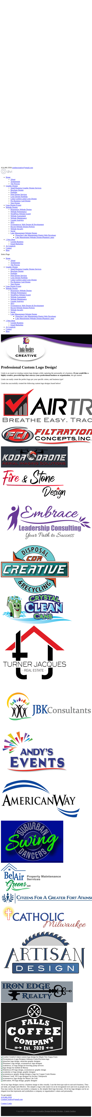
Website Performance (19, 212)
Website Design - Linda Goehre (63, 1111)
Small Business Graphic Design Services (26, 188)
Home (8, 177)
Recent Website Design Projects (23, 227)
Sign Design (15, 203)
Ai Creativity (11, 246)
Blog (7, 250)
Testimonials (15, 182)
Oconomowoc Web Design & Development (27, 224)
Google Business (17, 242)
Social (13, 231)
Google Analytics (17, 220)
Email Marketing (17, 244)
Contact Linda (6, 1103)
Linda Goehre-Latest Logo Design (24, 199)
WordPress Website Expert (21, 214)
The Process (15, 184)
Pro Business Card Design (20, 201)
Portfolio (14, 192)
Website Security (17, 229)
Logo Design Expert (13, 205)
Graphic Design (12, 186)
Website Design (12, 207)
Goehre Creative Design (40, 1111)
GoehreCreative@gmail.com (12, 1099)
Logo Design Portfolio (19, 197)
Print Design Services (19, 194)
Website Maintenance (19, 218)
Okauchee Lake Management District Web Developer (35, 235)
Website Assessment (18, 216)
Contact (9, 248)
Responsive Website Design (21, 209)
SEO (12, 222)
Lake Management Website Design (24, 233)
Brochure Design (17, 190)
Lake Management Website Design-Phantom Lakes (34, 237)
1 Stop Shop (10, 240)
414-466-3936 (6, 1097)
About (13, 179)
